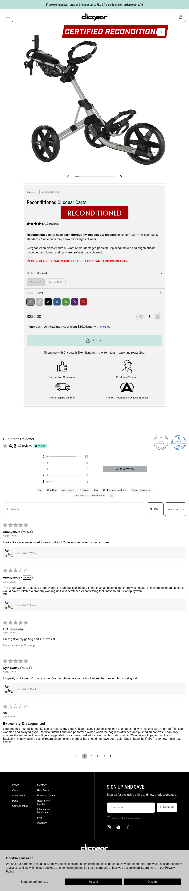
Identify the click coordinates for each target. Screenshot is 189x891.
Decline (152, 881)
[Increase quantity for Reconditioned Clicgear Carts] (158, 317)
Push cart (84, 490)
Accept (93, 881)
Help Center (43, 790)
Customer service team (114, 490)
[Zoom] (161, 32)
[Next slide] (121, 176)
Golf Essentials (20, 805)
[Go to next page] (111, 756)
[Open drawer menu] (8, 17)
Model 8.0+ (55, 282)
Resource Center (46, 795)
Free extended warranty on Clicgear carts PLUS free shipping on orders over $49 (94, 4)
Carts (15, 790)
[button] (36, 223)
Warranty (42, 822)
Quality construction (141, 490)
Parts (15, 800)
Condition (52, 490)
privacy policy (133, 818)
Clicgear (31, 191)
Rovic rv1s (81, 495)
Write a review (125, 469)
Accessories (68, 490)
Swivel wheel (98, 495)
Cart (40, 490)
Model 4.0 (36, 282)
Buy (96, 490)
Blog (39, 817)
